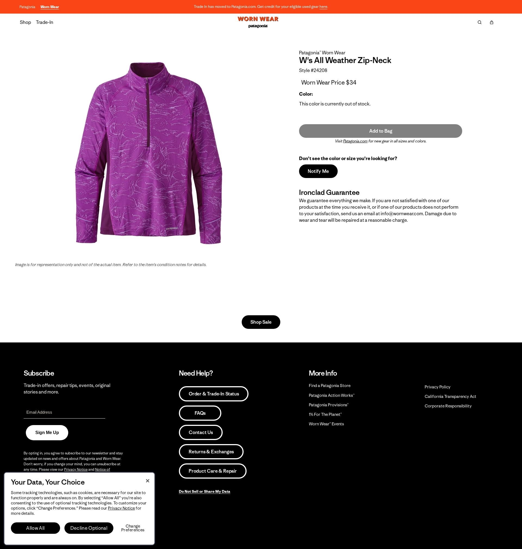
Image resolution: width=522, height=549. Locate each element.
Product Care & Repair (213, 471)
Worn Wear (50, 7)
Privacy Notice (76, 469)
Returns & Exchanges (211, 452)
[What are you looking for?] (480, 22)
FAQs (200, 413)
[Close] (148, 481)
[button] (492, 22)
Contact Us (201, 432)
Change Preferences (132, 528)
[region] (79, 509)
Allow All (35, 528)
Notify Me (318, 171)
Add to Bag (380, 131)
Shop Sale (260, 322)
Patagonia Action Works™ (332, 395)
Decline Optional (88, 528)
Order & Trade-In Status (214, 394)
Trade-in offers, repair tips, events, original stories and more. (67, 388)
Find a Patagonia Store (329, 385)
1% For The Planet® (325, 414)
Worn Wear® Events (326, 423)
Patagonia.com (355, 141)
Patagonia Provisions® (329, 404)
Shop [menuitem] (25, 22)
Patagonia (27, 7)
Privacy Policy (437, 386)
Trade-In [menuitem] (44, 22)
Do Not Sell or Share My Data (204, 491)
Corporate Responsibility (448, 405)
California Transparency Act (450, 396)
